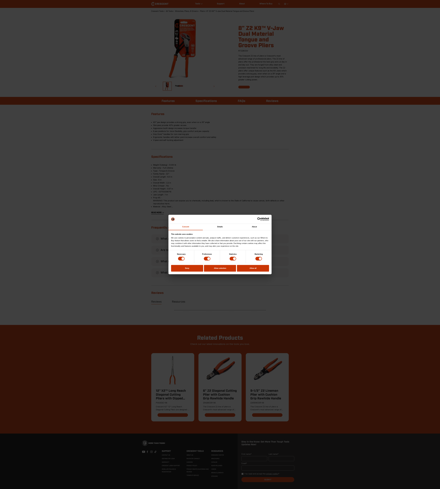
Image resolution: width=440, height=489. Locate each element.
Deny (187, 268)
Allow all (253, 268)
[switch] (207, 259)
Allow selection (220, 268)
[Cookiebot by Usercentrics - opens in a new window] (259, 219)
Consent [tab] (185, 227)
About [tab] (254, 227)
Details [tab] (220, 227)
